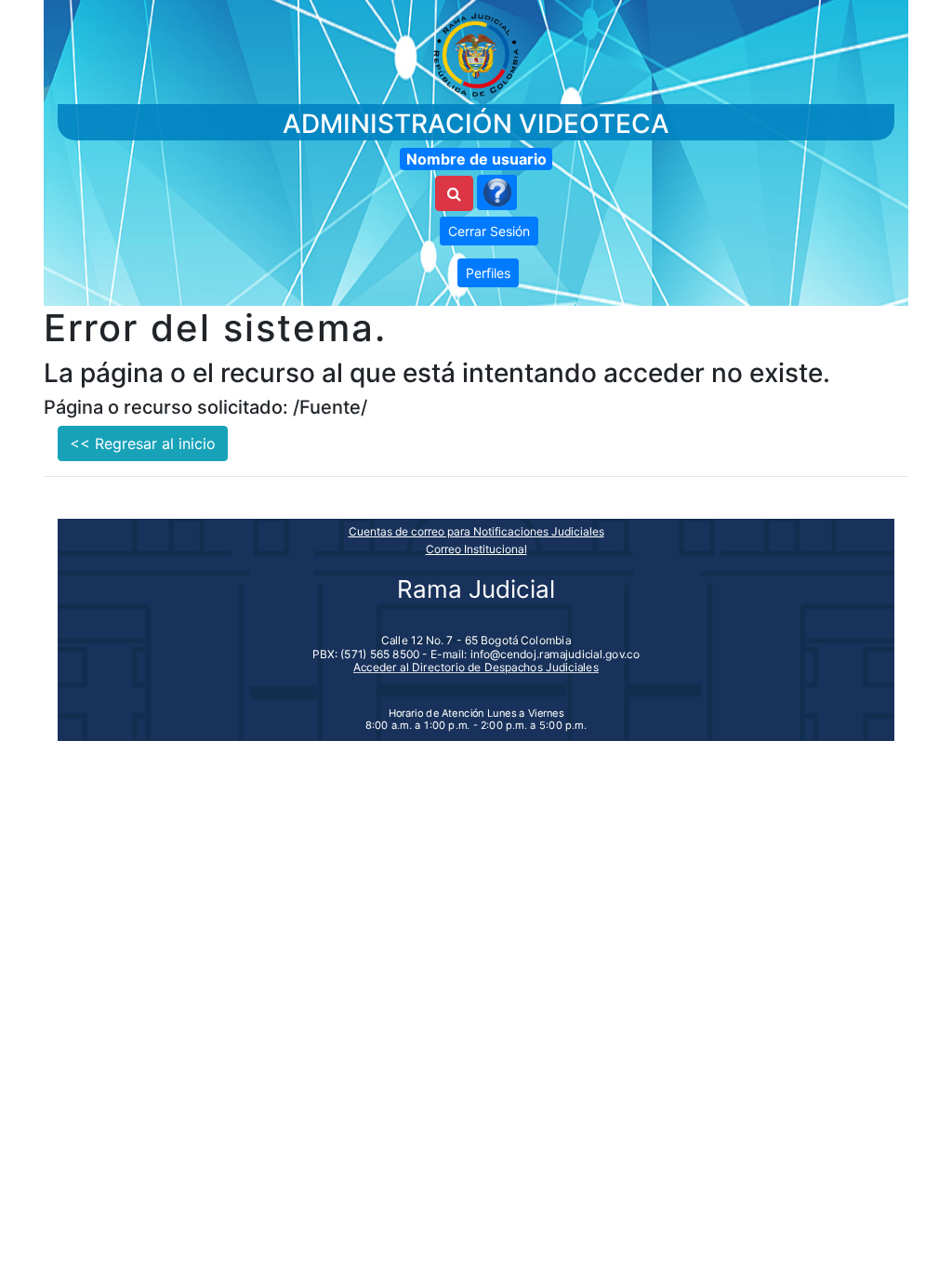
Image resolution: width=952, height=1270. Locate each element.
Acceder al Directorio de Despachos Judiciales (476, 667)
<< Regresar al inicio (143, 443)
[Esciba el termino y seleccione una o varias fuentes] (454, 193)
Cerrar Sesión (489, 231)
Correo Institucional (476, 549)
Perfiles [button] (488, 273)
